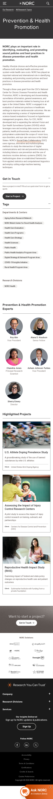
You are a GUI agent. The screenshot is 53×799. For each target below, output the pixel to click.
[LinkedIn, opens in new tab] (26, 745)
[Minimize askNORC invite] (50, 787)
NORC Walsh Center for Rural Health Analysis (23, 223)
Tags (6, 204)
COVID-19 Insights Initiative (16, 262)
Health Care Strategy (13, 238)
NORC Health (10, 286)
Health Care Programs (14, 233)
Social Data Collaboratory (29, 140)
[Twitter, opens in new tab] (35, 745)
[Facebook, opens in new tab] (17, 745)
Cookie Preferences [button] (26, 776)
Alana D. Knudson (39, 337)
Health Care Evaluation (14, 228)
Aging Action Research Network (18, 218)
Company (7, 694)
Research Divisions (13, 701)
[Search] (48, 3)
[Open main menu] (5, 3)
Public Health (10, 248)
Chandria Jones (14, 368)
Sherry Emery (14, 401)
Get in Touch (11, 179)
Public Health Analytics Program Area (20, 252)
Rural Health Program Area (16, 267)
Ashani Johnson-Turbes (39, 368)
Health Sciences (11, 243)
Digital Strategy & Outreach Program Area (22, 257)
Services (7, 709)
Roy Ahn (14, 337)
